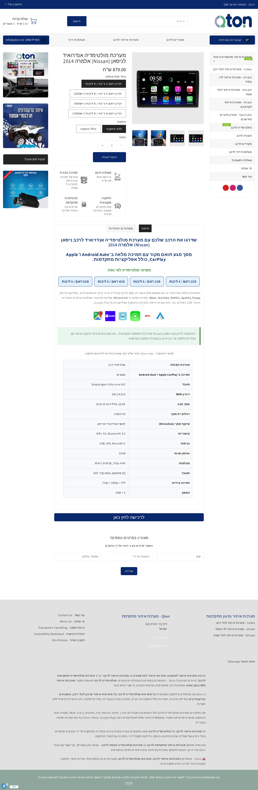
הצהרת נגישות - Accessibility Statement (59, 634)
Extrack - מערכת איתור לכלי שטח (234, 635)
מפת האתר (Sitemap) (241, 661)
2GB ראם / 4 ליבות (182, 281)
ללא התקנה (114, 129)
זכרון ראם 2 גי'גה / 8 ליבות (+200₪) (98, 93)
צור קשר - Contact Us (71, 615)
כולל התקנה (88, 129)
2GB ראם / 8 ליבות (146, 281)
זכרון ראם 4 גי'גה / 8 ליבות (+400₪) (98, 103)
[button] (13, 4)
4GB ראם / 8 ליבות (111, 281)
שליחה (129, 571)
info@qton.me (22, 40)
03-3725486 (160, 637)
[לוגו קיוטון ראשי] (233, 21)
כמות (122, 137)
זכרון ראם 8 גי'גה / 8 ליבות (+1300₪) (97, 113)
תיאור (145, 228)
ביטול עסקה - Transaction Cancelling (61, 627)
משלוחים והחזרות (121, 228)
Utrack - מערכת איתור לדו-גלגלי (235, 629)
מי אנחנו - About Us (72, 621)
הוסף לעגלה (109, 157)
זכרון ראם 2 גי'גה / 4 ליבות (104, 84)
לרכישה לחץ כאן (129, 517)
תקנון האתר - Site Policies (68, 640)
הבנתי (129, 783)
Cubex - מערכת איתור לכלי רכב (235, 623)
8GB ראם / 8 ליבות (75, 281)
